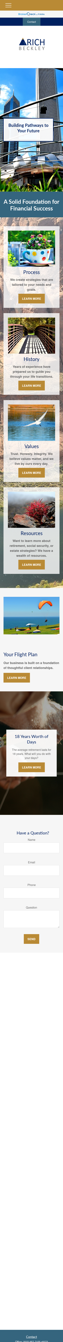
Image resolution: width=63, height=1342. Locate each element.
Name (31, 840)
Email (31, 862)
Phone (31, 885)
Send (31, 939)
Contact (31, 21)
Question (31, 907)
